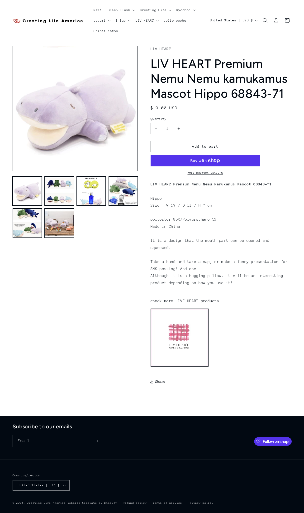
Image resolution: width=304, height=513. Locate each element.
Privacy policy (201, 502)
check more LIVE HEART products (185, 301)
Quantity (158, 119)
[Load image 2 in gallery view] (59, 191)
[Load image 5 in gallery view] (27, 223)
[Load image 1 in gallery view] (27, 191)
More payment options (205, 172)
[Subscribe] (96, 441)
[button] (121, 10)
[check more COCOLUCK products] (180, 366)
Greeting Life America (46, 502)
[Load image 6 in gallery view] (59, 223)
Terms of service (167, 502)
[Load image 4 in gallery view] (123, 191)
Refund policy (135, 502)
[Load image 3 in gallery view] (91, 191)
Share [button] (160, 381)
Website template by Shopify (92, 502)
